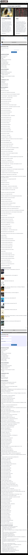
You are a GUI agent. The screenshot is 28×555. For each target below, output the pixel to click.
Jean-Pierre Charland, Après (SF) (6, 506)
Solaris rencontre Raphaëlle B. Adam (6, 142)
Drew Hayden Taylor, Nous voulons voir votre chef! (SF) (9, 414)
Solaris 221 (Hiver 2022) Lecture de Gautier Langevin (8, 104)
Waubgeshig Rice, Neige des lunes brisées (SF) (8, 417)
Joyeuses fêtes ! (3, 251)
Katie (17, 18)
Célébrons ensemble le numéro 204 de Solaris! (8, 197)
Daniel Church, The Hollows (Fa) (5, 391)
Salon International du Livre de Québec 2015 (7, 231)
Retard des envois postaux (5, 90)
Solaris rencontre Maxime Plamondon (6, 108)
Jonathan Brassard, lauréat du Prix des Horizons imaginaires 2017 (10, 206)
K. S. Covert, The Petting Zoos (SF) (6, 447)
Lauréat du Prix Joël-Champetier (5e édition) (7, 149)
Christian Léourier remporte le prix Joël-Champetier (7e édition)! (10, 94)
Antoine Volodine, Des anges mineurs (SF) (7, 399)
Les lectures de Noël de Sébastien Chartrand (7, 258)
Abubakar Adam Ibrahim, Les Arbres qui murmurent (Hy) (9, 418)
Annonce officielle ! (4, 235)
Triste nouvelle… (3, 88)
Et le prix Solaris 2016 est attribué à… (6, 213)
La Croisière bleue (6, 18)
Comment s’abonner (4, 354)
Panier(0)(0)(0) (14, 42)
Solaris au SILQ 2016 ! (4, 215)
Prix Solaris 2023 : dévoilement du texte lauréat (8, 92)
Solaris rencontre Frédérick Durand (6, 462)
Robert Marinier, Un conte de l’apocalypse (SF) (8, 425)
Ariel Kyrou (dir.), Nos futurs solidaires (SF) (7, 450)
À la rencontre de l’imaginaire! (5, 154)
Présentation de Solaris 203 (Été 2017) (6, 201)
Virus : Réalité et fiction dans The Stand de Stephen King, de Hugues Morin (12, 156)
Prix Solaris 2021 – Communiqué (5, 135)
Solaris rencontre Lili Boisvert (5, 122)
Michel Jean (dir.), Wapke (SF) (5, 509)
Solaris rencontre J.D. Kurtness (5, 113)
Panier (14, 330)
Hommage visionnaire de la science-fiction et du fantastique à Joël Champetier (12, 210)
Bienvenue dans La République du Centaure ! (7, 222)
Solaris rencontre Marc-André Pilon (6, 101)
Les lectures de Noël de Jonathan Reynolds (7, 256)
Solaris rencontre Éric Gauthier (5, 126)
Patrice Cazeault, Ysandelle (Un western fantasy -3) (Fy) (9, 484)
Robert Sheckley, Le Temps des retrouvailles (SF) (8, 421)
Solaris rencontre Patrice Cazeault (6, 129)
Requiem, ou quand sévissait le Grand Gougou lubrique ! (9, 386)
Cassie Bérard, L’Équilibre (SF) (5, 487)
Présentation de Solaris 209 (5, 184)
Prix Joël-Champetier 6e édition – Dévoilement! (8, 115)
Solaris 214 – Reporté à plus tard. (6, 165)
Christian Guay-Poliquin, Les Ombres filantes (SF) (8, 483)
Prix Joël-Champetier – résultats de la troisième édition (9, 186)
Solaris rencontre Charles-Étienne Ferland (7, 144)
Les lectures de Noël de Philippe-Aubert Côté (7, 254)
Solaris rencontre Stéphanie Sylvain (6, 465)
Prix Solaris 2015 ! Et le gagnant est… (6, 226)
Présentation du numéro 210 (5, 182)
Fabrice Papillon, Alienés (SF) (5, 444)
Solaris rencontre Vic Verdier (5, 133)
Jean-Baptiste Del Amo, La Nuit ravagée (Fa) (7, 383)
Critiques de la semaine (4, 378)
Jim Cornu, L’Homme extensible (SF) (6, 429)
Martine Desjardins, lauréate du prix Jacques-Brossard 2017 (10, 208)
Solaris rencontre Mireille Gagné (5, 140)
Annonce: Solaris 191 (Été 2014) (5, 260)
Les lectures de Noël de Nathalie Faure (6, 242)
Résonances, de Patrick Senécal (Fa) (6, 440)
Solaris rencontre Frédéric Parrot (5, 433)
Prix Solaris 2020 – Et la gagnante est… (6, 160)
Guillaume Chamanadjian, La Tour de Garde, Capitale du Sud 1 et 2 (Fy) (11, 446)
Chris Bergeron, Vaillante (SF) (5, 432)
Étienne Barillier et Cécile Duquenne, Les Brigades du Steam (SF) (10, 411)
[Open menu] (26, 1)
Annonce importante (4, 180)
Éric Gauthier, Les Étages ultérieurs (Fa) (7, 492)
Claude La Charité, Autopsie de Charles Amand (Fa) (8, 463)
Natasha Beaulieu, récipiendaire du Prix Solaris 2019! (8, 174)
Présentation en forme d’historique (6, 59)
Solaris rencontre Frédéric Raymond (6, 439)
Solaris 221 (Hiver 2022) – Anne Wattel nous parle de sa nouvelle (10, 106)
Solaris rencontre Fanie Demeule (5, 110)
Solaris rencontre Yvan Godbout (5, 517)
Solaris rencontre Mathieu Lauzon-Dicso (7, 473)
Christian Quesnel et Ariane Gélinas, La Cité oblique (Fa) (9, 435)
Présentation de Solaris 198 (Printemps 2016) (7, 217)
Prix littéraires (3, 82)
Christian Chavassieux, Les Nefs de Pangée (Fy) (8, 395)
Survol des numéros (4, 67)
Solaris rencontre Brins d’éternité (5, 124)
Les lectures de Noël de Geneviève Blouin (7, 238)
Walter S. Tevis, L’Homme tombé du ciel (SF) (7, 410)
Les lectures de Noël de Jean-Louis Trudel (7, 249)
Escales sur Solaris (3, 359)
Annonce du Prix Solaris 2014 (5, 265)
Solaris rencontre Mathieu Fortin (5, 459)
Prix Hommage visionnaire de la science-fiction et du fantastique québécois (12, 233)
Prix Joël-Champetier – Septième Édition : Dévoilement (9, 424)
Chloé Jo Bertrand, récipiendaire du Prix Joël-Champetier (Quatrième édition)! (12, 169)
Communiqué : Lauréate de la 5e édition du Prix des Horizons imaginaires (12, 138)
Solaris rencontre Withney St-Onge (6, 470)
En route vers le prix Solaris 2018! (6, 199)
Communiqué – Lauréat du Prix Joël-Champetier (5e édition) (10, 147)
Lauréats (3, 77)
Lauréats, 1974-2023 (5, 74)
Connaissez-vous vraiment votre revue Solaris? (8, 192)
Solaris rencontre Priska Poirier (5, 466)
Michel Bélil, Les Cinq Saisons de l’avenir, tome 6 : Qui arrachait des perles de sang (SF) (14, 407)
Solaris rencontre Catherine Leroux (6, 117)
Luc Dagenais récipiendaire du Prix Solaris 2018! (8, 189)
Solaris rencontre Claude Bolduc (5, 469)
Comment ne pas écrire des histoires (6, 365)
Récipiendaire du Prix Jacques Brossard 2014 (7, 263)
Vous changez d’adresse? (4, 62)
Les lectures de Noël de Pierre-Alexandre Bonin (8, 240)
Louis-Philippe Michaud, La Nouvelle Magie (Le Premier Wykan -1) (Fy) (11, 494)
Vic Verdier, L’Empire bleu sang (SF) (6, 480)
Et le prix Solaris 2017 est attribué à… (6, 204)
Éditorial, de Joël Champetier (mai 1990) (7, 158)
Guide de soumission (4, 70)
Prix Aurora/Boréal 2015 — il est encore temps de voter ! (9, 229)
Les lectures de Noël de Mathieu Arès (6, 247)
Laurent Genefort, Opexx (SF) (5, 413)
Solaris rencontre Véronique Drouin (6, 119)
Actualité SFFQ (3, 81)
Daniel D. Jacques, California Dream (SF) (7, 481)
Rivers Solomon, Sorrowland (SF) (6, 443)
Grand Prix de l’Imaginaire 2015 (5, 224)
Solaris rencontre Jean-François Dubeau (7, 151)
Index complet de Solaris (4, 63)
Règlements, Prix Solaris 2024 (5, 73)
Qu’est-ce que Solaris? (4, 349)
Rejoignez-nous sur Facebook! (14, 44)
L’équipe (2, 58)
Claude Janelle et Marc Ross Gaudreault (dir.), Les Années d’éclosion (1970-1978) (13, 491)
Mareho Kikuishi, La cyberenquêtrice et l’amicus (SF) (8, 382)
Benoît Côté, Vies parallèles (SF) (5, 428)
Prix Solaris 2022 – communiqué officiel (6, 97)
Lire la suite (4, 33)
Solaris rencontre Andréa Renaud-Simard (7, 131)
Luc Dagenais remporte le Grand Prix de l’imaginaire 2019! (9, 172)
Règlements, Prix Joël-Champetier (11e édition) (8, 76)
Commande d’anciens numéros (5, 64)
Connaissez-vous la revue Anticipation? (7, 167)
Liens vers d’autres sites (4, 83)
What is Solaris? (3, 57)
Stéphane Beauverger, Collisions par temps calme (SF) (9, 451)
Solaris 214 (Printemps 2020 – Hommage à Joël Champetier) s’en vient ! (11, 163)
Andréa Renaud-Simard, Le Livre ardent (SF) (7, 488)
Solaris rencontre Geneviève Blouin (6, 99)
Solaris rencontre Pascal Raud (5, 436)
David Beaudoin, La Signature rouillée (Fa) (7, 406)
